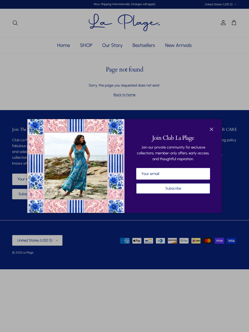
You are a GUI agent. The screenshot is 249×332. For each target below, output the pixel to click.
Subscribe (173, 188)
